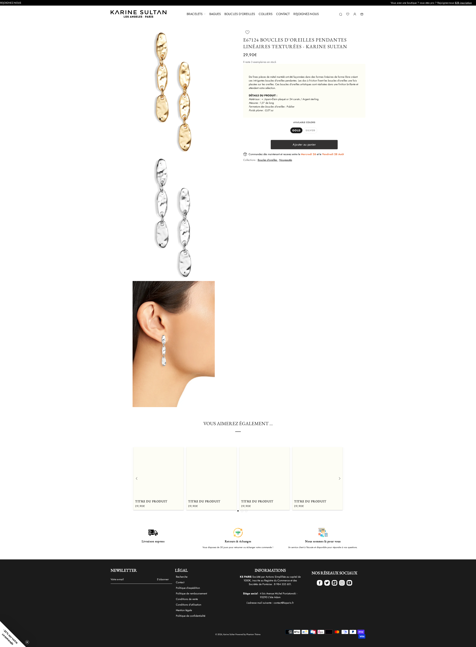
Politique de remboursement (191, 593)
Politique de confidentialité (190, 616)
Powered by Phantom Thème (247, 634)
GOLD (296, 130)
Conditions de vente (187, 599)
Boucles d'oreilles (268, 160)
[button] (247, 32)
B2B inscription (431, 3)
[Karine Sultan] (138, 14)
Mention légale (184, 610)
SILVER (310, 130)
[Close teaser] (27, 642)
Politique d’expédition (188, 588)
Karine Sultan (229, 634)
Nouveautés (285, 160)
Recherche (181, 577)
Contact (180, 582)
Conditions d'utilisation (188, 604)
